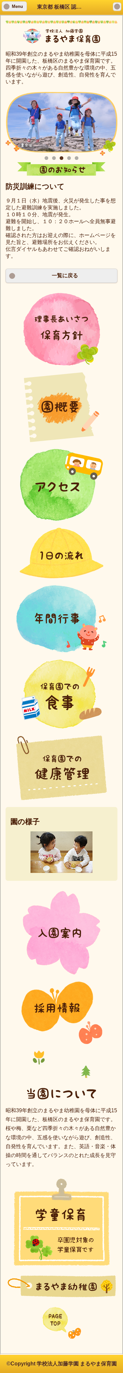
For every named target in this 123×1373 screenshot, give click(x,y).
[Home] (117, 6)
